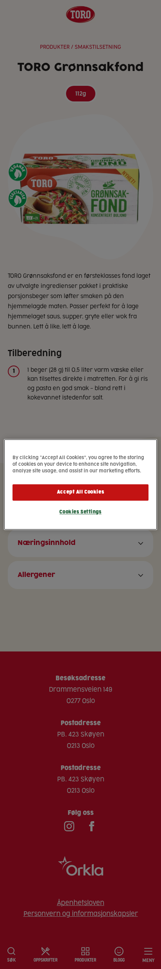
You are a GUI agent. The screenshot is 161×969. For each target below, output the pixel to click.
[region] (80, 484)
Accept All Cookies (80, 492)
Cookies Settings (80, 512)
